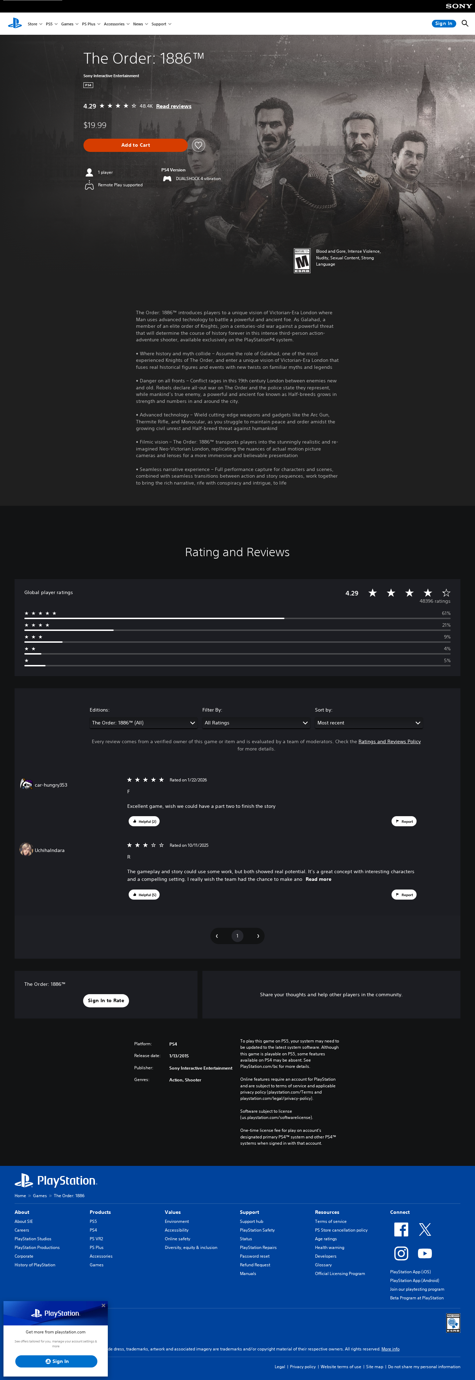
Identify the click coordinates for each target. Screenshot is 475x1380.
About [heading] (22, 1212)
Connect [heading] (400, 1212)
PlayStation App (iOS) (410, 1272)
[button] (144, 821)
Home (20, 1196)
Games (67, 23)
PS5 (49, 23)
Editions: (100, 710)
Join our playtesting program (417, 1289)
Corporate (24, 1256)
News (138, 23)
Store (32, 23)
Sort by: (324, 710)
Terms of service (331, 1221)
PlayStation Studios (33, 1239)
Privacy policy (303, 1367)
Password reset (254, 1256)
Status (246, 1239)
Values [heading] (173, 1212)
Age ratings (326, 1239)
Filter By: (212, 710)
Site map (374, 1367)
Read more (318, 879)
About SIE (24, 1221)
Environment (177, 1221)
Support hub (251, 1221)
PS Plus (88, 23)
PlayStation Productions (37, 1247)
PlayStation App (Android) (414, 1280)
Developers (326, 1256)
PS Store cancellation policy (341, 1230)
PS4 (93, 1230)
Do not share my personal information (424, 1367)
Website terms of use (341, 1367)
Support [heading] (249, 1212)
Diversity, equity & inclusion (191, 1247)
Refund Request (255, 1265)
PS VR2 (96, 1239)
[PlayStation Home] (15, 23)
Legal (280, 1367)
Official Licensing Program (340, 1273)
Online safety (177, 1239)
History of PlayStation (35, 1265)
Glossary (323, 1265)
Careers (22, 1230)
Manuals (248, 1273)
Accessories (114, 23)
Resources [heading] (327, 1212)
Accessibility (176, 1230)
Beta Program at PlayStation (417, 1298)
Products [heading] (100, 1212)
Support (159, 23)
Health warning (329, 1247)
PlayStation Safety (257, 1230)
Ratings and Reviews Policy (390, 741)
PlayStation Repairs (258, 1247)
